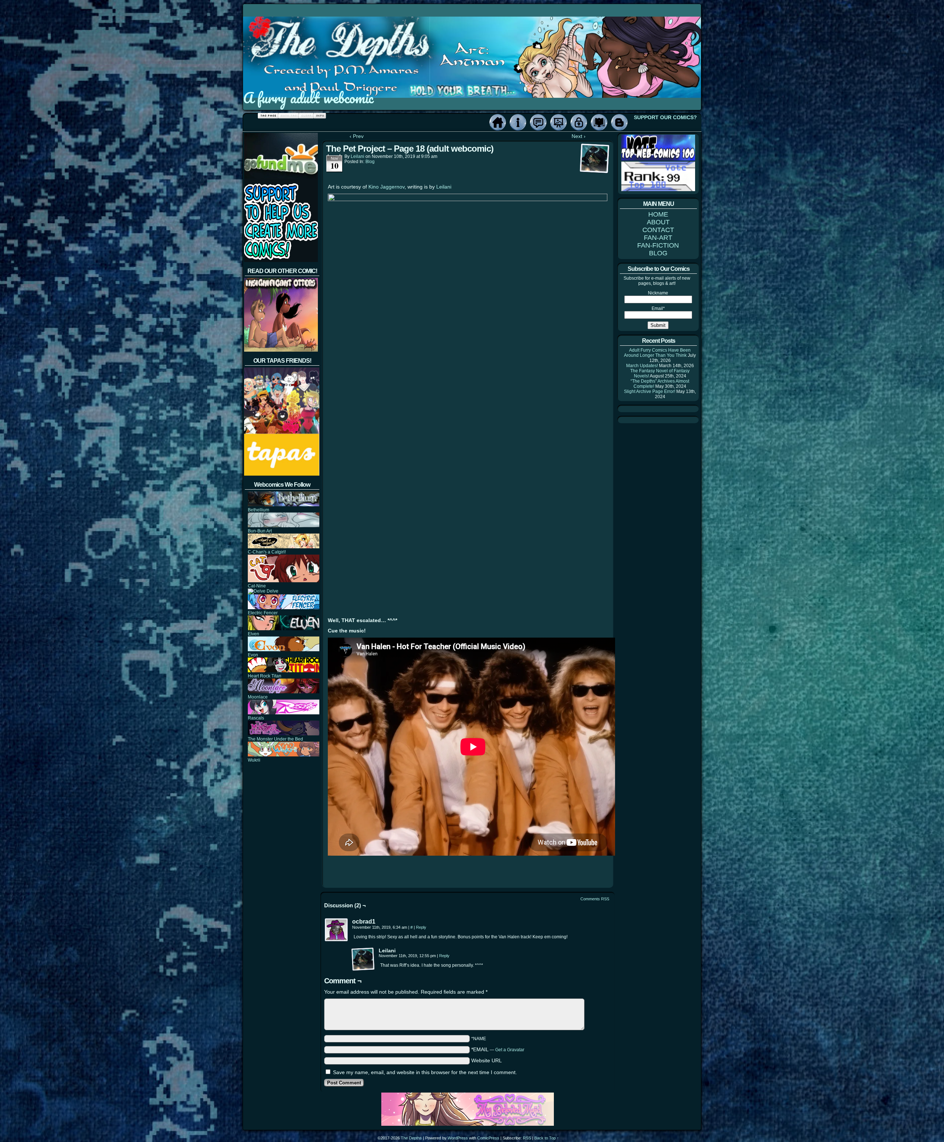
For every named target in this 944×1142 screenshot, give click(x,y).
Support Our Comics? (665, 117)
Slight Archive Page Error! (649, 391)
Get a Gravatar (509, 1049)
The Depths (411, 1138)
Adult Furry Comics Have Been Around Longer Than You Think (657, 353)
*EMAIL (497, 1049)
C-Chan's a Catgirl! (267, 552)
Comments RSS (594, 899)
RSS (527, 1138)
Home (497, 122)
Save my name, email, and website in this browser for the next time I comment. (425, 1072)
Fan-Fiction (599, 122)
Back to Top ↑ (546, 1138)
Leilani (357, 156)
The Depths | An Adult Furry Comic (472, 45)
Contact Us (538, 122)
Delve (272, 591)
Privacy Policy (578, 122)
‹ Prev (357, 136)
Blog (619, 122)
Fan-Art (558, 122)
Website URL (486, 1060)
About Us (518, 122)
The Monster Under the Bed (275, 739)
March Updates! (642, 365)
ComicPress (488, 1138)
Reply (421, 927)
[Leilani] (363, 959)
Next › (579, 136)
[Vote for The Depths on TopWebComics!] (658, 159)
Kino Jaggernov (386, 187)
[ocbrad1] (336, 930)
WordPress (458, 1138)
